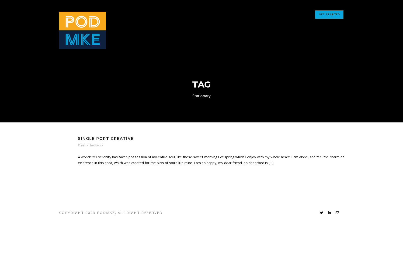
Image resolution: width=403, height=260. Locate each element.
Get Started (329, 14)
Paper (82, 145)
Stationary (96, 145)
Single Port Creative (106, 138)
